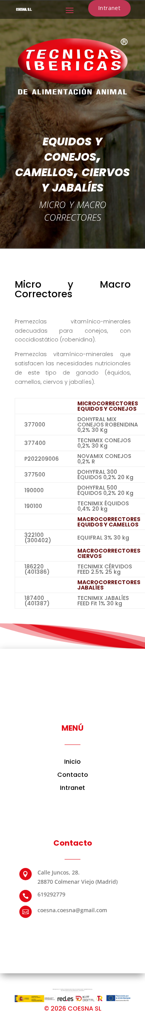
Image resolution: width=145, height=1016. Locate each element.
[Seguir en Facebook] (49, 927)
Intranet (109, 8)
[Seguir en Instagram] (80, 927)
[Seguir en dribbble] (96, 927)
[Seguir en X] (65, 927)
